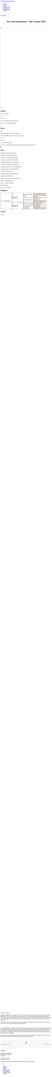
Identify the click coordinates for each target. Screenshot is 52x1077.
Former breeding (6, 7)
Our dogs (5, 4)
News (4, 3)
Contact (5, 10)
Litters (4, 5)
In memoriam (6, 8)
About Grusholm (6, 9)
